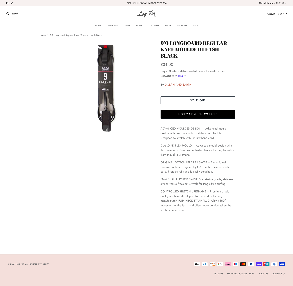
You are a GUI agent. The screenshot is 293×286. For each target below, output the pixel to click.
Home (43, 35)
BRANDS (140, 25)
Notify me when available (197, 114)
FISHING (155, 25)
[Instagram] (12, 3)
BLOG (168, 25)
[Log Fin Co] (146, 13)
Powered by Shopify (39, 263)
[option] (106, 88)
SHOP (127, 25)
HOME (98, 25)
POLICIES (263, 273)
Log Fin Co (21, 263)
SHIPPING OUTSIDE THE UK (241, 273)
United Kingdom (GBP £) (271, 3)
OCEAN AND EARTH (178, 85)
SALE (195, 25)
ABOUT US (182, 25)
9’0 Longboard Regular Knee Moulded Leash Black (75, 35)
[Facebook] (7, 3)
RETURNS (218, 273)
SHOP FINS (112, 25)
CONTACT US (278, 273)
